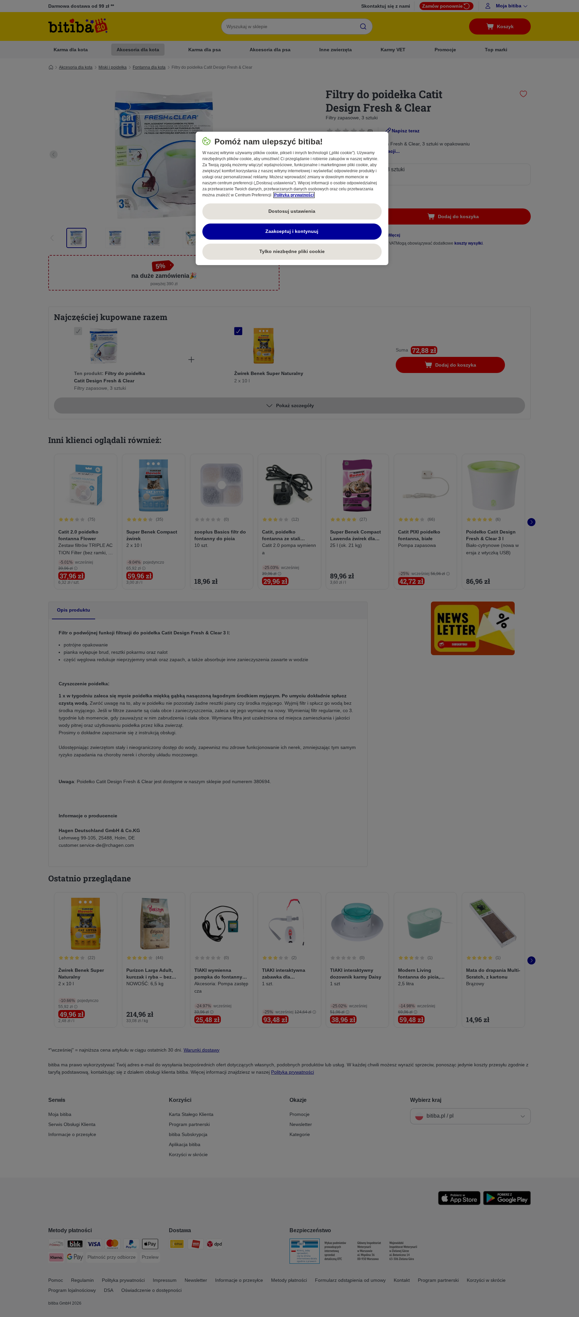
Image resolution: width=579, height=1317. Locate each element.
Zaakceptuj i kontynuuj (291, 231)
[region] (292, 198)
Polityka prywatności (294, 195)
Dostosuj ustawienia (291, 211)
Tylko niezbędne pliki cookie (292, 251)
